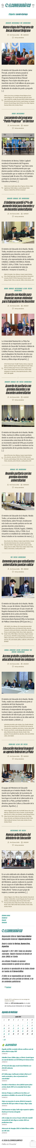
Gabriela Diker (24, 630)
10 (4, 1028)
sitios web (27, 734)
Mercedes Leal (11, 818)
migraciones (29, 632)
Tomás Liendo (20, 820)
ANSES (8, 626)
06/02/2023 (26, 35)
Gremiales (15, 198)
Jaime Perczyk (16, 101)
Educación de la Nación (9, 726)
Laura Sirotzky (18, 814)
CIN (18, 626)
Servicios (14, 652)
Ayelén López (14, 186)
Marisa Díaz (25, 816)
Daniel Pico (9, 99)
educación (14, 457)
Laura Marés (11, 730)
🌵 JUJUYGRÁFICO (9, 1044)
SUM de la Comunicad (20, 190)
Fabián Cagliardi (20, 365)
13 (18, 1028)
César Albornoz (16, 274)
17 (4, 1031)
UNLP (5, 373)
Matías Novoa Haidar (21, 459)
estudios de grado (17, 99)
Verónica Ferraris (28, 820)
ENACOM (22, 726)
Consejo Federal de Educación (21, 97)
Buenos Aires (12, 744)
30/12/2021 (25, 125)
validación (24, 639)
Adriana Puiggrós (8, 810)
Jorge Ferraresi (16, 367)
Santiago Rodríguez (21, 636)
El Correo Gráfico (15, 35)
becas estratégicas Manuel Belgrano (19, 95)
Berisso (14, 113)
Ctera (5, 276)
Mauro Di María (20, 103)
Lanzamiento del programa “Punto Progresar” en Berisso (18, 119)
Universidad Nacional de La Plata (23, 371)
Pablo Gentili (7, 820)
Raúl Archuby (28, 369)
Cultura (18, 650)
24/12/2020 (25, 397)
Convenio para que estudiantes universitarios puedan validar (18, 563)
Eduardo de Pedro (22, 628)
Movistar (20, 732)
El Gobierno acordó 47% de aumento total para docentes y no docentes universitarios (18, 206)
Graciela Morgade (29, 812)
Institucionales (15, 23)
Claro (23, 724)
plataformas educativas (18, 734)
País (21, 23)
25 (8, 1034)
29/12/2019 (25, 842)
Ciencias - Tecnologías (9, 650)
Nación (28, 459)
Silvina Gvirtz (11, 105)
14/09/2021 (25, 213)
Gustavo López (27, 728)
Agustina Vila (15, 810)
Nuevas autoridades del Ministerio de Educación (18, 836)
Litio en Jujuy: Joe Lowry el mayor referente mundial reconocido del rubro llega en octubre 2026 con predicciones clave (17, 1120)
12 (13, 1028)
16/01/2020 (25, 756)
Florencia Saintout (8, 367)
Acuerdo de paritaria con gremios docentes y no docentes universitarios (18, 389)
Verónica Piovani (19, 105)
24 (4, 1034)
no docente (17, 280)
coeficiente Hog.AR (12, 365)
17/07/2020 (25, 569)
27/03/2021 (25, 306)
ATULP (5, 364)
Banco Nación (7, 541)
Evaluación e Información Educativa (12, 630)
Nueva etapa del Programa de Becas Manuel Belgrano (18, 29)
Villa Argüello (10, 373)
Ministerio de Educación (12, 732)
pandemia (6, 734)
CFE (13, 97)
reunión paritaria (24, 461)
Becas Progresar (21, 186)
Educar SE (17, 726)
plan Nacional (13, 820)
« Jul (4, 1040)
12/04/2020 (25, 664)
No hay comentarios (19, 37)
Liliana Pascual (7, 816)
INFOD (22, 99)
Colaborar (4, 918)
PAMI (12, 634)
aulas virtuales (18, 724)
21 (22, 1031)
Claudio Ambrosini (29, 724)
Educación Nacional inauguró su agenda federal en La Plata (18, 750)
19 (13, 1031)
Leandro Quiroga (24, 101)
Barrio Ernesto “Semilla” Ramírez (15, 364)
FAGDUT (11, 278)
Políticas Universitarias (26, 280)
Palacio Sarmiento (21, 904)
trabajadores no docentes (10, 371)
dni (16, 628)
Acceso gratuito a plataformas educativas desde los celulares (18, 658)
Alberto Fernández (8, 274)
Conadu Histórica (28, 274)
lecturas (32, 814)
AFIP (5, 626)
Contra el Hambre (20, 812)
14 (22, 1028)
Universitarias (26, 23)
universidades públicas (16, 639)
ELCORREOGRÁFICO (15, 1140)
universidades (11, 736)
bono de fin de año (8, 455)
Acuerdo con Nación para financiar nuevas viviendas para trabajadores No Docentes (18, 298)
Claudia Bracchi (12, 812)
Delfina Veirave (11, 628)
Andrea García (7, 95)
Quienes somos (6, 915)
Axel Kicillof (21, 810)
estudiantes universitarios (18, 728)
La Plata (25, 288)
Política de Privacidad (9, 1144)
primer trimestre (16, 461)
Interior (29, 630)
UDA (32, 280)
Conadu (22, 274)
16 (31, 1028)
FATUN (14, 278)
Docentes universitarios (21, 276)
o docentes (9, 461)
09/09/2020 (26, 484)
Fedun (18, 278)
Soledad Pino (12, 190)
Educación (8, 23)
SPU (9, 639)
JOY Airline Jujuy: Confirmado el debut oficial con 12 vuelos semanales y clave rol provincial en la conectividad (16, 1076)
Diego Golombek (23, 897)
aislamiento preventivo (9, 724)
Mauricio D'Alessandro (12, 369)
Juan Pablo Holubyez (13, 188)
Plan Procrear (21, 369)
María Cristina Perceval (16, 816)
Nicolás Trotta (11, 280)
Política (30, 288)
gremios (18, 545)
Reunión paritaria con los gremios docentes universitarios (18, 477)
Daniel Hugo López (11, 276)
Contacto (4, 922)
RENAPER (14, 636)
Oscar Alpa (26, 103)
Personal (11, 734)
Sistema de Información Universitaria (23, 637)
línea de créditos (12, 546)
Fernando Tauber (29, 365)
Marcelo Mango (12, 103)
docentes (9, 457)
